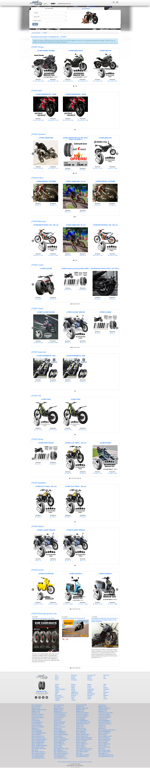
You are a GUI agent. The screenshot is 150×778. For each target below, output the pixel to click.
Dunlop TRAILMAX (36, 723)
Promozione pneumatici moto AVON (43, 618)
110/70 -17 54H (98, 168)
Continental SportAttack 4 (104, 716)
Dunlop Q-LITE (57, 720)
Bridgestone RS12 (102, 709)
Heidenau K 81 (102, 728)
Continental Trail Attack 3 (104, 717)
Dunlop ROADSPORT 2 (37, 722)
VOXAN (105, 698)
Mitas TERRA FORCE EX (38, 752)
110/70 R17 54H (98, 81)
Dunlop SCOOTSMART (59, 722)
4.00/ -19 (68, 342)
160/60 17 (53, 381)
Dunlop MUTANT (36, 720)
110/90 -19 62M (54, 255)
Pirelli (56, 680)
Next (117, 66)
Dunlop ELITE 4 (58, 719)
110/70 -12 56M (113, 604)
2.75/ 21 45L (39, 429)
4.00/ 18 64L (53, 429)
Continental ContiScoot (82, 714)
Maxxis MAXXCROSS (37, 731)
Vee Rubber (74, 680)
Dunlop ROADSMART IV (104, 720)
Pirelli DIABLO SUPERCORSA (105, 755)
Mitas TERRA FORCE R (82, 752)
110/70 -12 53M (83, 604)
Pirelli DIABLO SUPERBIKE (82, 755)
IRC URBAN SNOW (36, 730)
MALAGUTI (106, 692)
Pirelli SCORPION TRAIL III (60, 758)
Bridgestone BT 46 (58, 709)
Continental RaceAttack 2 (60, 716)
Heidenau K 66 (102, 727)
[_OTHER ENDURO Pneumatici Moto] (46, 193)
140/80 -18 (54, 205)
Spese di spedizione (67, 761)
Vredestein (90, 680)
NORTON (73, 695)
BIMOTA (89, 684)
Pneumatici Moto (36, 33)
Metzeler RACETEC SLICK (105, 736)
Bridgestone (74, 675)
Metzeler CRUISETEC (103, 733)
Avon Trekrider (57, 706)
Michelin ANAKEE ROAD (104, 739)
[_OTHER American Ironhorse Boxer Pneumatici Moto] (75, 278)
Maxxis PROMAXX (80, 731)
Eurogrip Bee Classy (59, 723)
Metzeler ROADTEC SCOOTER (84, 737)
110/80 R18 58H (39, 342)
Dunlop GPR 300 (102, 719)
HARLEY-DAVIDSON (60, 689)
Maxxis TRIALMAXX (81, 733)
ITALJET (73, 691)
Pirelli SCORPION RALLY (82, 756)
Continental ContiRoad (59, 714)
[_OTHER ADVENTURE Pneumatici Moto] (46, 152)
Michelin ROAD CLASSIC (38, 747)
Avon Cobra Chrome (59, 705)
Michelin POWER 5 (81, 742)
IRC (104, 676)
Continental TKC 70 (59, 717)
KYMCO (57, 692)
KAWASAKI (90, 691)
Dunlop (57, 676)
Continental (106, 675)
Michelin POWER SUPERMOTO (39, 745)
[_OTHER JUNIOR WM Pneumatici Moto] (75, 196)
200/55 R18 (83, 289)
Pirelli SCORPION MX (59, 756)
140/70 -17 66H (113, 168)
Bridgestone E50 (80, 709)
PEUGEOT (90, 695)
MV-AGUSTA (58, 695)
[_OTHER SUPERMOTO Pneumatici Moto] (46, 368)
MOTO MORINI (91, 694)
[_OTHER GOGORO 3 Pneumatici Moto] (105, 588)
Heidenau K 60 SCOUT (59, 727)
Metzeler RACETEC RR (82, 736)
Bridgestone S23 (58, 711)
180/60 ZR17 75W (53, 120)
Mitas (104, 678)
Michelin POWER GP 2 (59, 744)
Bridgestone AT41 (102, 706)
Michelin (89, 678)
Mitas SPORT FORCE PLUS (83, 750)
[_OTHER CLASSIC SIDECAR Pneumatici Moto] (75, 326)
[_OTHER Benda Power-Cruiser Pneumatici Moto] (105, 283)
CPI (104, 686)
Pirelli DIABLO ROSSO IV (60, 755)
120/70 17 (38, 381)
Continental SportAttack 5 (38, 717)
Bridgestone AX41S (59, 708)
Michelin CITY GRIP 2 (103, 741)
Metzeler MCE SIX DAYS (38, 736)
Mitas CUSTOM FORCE (104, 747)
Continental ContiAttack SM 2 (105, 713)
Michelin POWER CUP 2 (38, 744)
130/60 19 (98, 299)
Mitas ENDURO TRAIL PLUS (39, 748)
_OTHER (44, 33)
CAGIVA (73, 686)
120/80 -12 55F (113, 473)
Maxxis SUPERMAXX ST (60, 733)
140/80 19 (83, 473)
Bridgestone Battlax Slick (82, 708)
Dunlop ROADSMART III (82, 720)
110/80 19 (68, 170)
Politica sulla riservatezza (77, 761)
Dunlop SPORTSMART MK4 (83, 722)
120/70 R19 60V (68, 81)
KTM (104, 691)
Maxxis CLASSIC (58, 730)
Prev (33, 66)
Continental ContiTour (37, 716)
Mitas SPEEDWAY (58, 750)
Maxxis (57, 678)
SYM (104, 697)
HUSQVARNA (90, 689)
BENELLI (73, 684)
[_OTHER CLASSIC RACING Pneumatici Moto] (46, 326)
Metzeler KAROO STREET (82, 734)
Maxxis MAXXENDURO (59, 731)
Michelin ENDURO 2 (59, 742)
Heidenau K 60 (102, 725)
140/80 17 (83, 170)
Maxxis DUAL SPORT (81, 730)
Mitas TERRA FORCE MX (60, 752)
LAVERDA (89, 692)
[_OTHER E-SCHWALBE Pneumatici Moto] (46, 588)
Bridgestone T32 (102, 711)
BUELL (57, 686)
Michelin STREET (58, 747)
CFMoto (89, 686)
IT (46, 3)
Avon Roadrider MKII (81, 705)
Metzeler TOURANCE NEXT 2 (61, 739)
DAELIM (57, 687)
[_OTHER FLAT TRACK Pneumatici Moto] (75, 457)
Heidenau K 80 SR (80, 728)
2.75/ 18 (98, 333)
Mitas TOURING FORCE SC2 (61, 753)
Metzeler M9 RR (102, 734)
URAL (72, 698)
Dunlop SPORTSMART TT (105, 722)
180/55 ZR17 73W (53, 81)
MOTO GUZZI (74, 694)
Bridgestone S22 (36, 711)
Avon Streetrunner (36, 706)
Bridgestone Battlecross (104, 708)
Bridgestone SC (80, 711)
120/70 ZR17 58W (39, 81)
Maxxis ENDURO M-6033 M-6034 (106, 730)
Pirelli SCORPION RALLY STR (105, 756)
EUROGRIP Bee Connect (82, 723)
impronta (60, 761)
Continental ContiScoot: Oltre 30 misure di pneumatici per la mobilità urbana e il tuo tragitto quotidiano (104, 619)
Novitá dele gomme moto (64, 3)
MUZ (104, 694)
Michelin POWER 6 (103, 742)
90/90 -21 (38, 205)
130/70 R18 (68, 289)
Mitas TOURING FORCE (104, 752)
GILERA (105, 687)
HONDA (73, 689)
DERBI (72, 687)
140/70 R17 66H (113, 81)
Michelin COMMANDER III (38, 742)
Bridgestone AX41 (36, 708)
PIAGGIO (105, 695)
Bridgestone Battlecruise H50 (39, 709)
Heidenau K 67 (35, 728)
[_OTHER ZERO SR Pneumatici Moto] (105, 65)
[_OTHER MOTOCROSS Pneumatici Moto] (46, 239)
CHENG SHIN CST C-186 (60, 713)
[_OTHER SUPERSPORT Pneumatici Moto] (46, 107)
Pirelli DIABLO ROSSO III (38, 755)
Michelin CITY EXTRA (81, 741)
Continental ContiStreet (104, 714)
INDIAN (57, 691)
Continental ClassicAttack (82, 713)
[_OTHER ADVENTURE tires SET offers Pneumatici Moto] (75, 154)
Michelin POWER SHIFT (82, 744)
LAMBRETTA (74, 692)
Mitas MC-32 (101, 748)
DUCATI (89, 687)
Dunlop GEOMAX (80, 719)
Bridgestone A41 (80, 706)
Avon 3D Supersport (37, 705)
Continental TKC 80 (81, 717)
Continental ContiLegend (38, 714)
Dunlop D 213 (35, 719)
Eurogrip (73, 676)
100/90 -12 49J (98, 473)
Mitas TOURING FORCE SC (39, 753)
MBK (56, 694)
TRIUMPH (57, 698)
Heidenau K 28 (57, 725)
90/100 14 (83, 212)
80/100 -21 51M (39, 255)
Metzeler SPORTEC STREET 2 (39, 739)
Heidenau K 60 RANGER (38, 727)
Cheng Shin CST (91, 675)
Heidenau (89, 676)
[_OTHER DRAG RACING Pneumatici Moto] (46, 453)
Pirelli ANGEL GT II (103, 753)
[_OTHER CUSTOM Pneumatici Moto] (46, 283)
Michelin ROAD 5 (80, 745)
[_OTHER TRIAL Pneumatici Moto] (46, 414)
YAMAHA (57, 700)
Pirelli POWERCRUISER (38, 756)
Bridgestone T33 (36, 713)
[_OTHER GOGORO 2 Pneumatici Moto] (75, 588)
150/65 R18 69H (53, 342)
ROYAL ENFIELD (59, 697)
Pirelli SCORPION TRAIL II (38, 758)
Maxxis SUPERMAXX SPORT (39, 733)
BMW (104, 684)
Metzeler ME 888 (58, 736)
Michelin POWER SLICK (104, 744)
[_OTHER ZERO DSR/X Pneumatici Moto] (75, 65)
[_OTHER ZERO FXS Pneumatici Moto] (105, 152)
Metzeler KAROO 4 (36, 734)
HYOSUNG (106, 689)
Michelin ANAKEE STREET (38, 741)
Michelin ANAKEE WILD (60, 741)
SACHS (73, 697)
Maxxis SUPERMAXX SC (104, 731)
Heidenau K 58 (80, 725)
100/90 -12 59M (68, 604)
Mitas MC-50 (35, 750)
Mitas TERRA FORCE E (104, 750)
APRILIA (57, 684)
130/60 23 (38, 299)
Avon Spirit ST (101, 705)
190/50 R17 (54, 464)
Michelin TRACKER (81, 747)
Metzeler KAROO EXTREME (61, 734)
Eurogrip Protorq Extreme (104, 723)
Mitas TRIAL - (79, 753)
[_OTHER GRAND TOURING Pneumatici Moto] (46, 65)
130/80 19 (68, 473)
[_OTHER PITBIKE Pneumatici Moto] (105, 457)
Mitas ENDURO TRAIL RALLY (61, 748)
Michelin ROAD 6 (102, 745)
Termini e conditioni (88, 761)
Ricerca (35, 24)
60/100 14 (68, 212)
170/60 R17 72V (83, 81)
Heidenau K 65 (80, 727)
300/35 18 (113, 299)
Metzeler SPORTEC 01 (104, 737)
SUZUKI (89, 697)
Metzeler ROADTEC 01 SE (38, 737)
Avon (56, 675)
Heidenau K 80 (57, 728)
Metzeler (73, 678)
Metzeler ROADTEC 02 (59, 737)
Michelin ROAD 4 (58, 745)
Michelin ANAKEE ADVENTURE (84, 739)
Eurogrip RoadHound (37, 725)
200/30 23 (53, 299)
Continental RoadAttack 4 (82, 716)
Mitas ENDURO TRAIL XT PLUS (84, 748)
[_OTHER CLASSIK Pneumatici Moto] (105, 322)
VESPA (89, 698)
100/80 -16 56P (39, 604)
